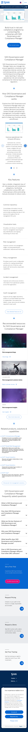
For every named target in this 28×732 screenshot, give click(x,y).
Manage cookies (14, 721)
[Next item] (25, 145)
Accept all (14, 712)
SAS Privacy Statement (9, 726)
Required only (14, 716)
